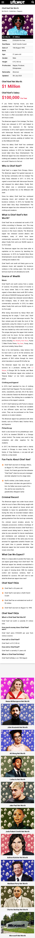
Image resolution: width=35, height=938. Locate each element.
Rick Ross (24, 341)
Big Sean (20, 343)
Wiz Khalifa (16, 341)
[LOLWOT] (18, 2)
